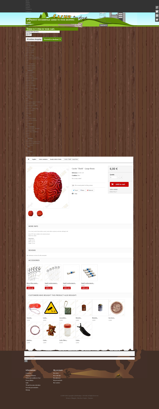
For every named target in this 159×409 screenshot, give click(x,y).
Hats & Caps (29, 107)
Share (82, 190)
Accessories (31, 127)
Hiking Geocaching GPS (32, 108)
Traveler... (29, 318)
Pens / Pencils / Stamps (32, 88)
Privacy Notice (29, 380)
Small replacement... (51, 283)
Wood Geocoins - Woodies (33, 128)
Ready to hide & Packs (32, 79)
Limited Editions (30, 52)
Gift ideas (30, 138)
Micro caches (29, 75)
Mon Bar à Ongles (82, 398)
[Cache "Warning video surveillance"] (51, 308)
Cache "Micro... (63, 340)
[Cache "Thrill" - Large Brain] (31, 213)
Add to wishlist (114, 189)
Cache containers (30, 72)
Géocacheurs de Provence (32, 143)
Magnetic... (78, 318)
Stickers (28, 133)
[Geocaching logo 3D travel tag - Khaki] (67, 308)
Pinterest (90, 190)
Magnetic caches (30, 80)
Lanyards (28, 112)
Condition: (74, 175)
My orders (56, 373)
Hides (27, 62)
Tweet (76, 190)
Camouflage (29, 90)
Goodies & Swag (30, 130)
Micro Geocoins (30, 55)
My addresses (57, 378)
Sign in (27, 1)
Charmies (90, 398)
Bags (27, 115)
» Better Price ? (113, 192)
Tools (27, 122)
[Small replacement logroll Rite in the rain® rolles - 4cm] (71, 273)
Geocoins (28, 47)
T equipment (29, 123)
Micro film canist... (32, 283)
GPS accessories (30, 110)
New (29, 147)
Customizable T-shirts (31, 105)
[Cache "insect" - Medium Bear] (51, 330)
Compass (28, 117)
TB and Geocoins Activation (33, 385)
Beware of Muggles (71, 398)
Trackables (31, 45)
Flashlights (28, 113)
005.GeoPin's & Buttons (32, 132)
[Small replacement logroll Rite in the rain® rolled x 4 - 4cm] (89, 273)
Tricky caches (29, 82)
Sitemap (28, 390)
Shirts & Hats (29, 98)
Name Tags (29, 54)
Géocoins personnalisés (32, 387)
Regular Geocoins (30, 49)
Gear (29, 97)
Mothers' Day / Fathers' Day (33, 142)
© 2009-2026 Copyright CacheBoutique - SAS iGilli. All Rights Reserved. (79, 395)
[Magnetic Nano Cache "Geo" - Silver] (100, 308)
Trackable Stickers (30, 67)
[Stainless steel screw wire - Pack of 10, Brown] (35, 330)
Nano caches (29, 74)
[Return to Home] (28, 159)
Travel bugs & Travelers (32, 57)
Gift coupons (29, 140)
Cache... (45, 318)
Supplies (30, 70)
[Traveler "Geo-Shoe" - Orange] (35, 308)
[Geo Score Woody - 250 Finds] (116, 308)
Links (27, 383)
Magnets (28, 92)
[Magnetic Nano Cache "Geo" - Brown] (84, 308)
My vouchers (56, 383)
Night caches (29, 93)
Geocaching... (62, 318)
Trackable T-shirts (30, 103)
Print (76, 194)
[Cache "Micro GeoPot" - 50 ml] (67, 330)
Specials (30, 151)
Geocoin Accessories (31, 120)
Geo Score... (111, 318)
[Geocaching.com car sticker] (35, 273)
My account (58, 370)
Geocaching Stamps (31, 118)
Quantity (112, 174)
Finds (27, 60)
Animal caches (29, 83)
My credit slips (57, 375)
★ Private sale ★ (30, 155)
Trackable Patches (30, 65)
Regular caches (30, 77)
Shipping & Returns (31, 375)
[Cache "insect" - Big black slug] (84, 330)
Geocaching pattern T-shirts (33, 102)
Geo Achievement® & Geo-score (34, 59)
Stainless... (29, 340)
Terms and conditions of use (33, 378)
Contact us (28, 11)
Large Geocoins (30, 50)
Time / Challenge (30, 64)
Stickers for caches (31, 85)
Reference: (75, 173)
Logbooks (28, 87)
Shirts (27, 100)
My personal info (57, 380)
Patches (28, 135)
